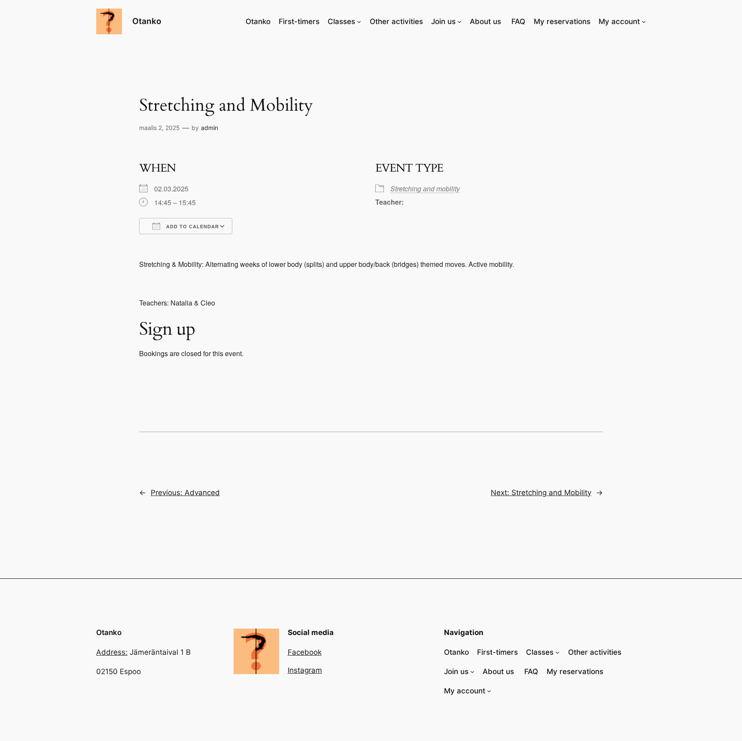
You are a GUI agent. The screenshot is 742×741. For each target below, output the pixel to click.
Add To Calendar (191, 226)
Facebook (305, 652)
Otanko (146, 21)
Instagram (305, 670)
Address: (112, 652)
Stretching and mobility (425, 189)
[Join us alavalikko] (459, 21)
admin (209, 127)
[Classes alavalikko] (359, 21)
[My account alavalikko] (644, 21)
